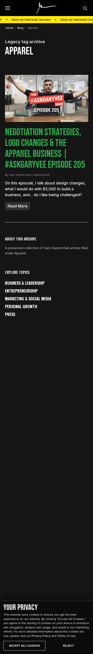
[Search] (85, 8)
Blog (20, 28)
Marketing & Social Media (28, 298)
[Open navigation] (7, 8)
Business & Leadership (25, 283)
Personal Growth (21, 306)
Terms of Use (66, 636)
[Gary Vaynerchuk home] (46, 8)
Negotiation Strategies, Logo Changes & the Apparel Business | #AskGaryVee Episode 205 (45, 148)
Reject (68, 645)
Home (9, 28)
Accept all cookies (24, 645)
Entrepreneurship (21, 291)
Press (10, 314)
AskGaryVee (41, 174)
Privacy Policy (41, 636)
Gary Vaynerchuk (20, 174)
